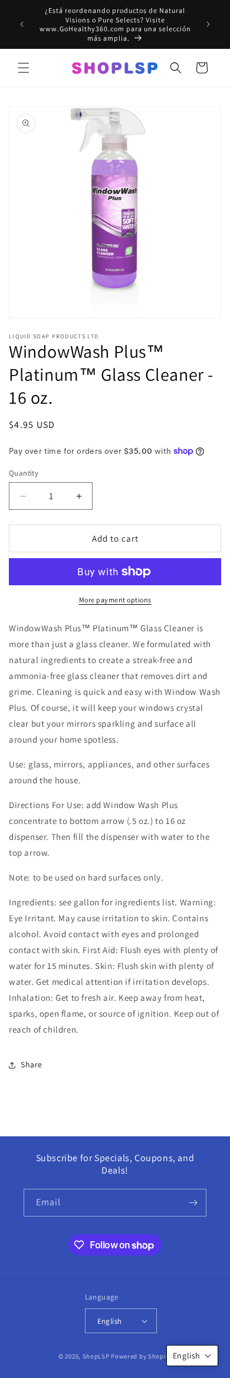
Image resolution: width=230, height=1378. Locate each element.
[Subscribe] (193, 1203)
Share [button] (31, 1064)
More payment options (115, 599)
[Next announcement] (208, 24)
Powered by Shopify (141, 1356)
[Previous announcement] (22, 24)
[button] (24, 68)
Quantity (23, 473)
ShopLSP (96, 1356)
